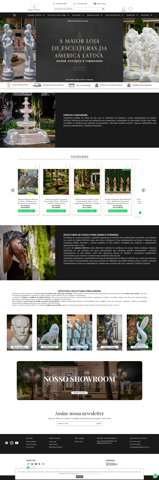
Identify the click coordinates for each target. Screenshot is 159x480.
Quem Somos (53, 444)
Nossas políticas (31, 441)
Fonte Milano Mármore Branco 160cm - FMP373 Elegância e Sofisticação (133, 201)
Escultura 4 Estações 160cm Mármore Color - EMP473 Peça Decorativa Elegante (71, 201)
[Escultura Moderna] (139, 350)
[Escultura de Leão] (49, 350)
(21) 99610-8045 (61, 4)
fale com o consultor (41, 211)
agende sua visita (79, 393)
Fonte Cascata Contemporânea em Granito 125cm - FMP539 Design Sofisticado (102, 202)
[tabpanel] (19, 332)
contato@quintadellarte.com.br (139, 447)
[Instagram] (11, 442)
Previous (4, 48)
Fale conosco (30, 447)
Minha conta (78, 441)
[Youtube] (16, 442)
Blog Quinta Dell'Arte (55, 447)
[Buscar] (103, 9)
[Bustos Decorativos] (19, 350)
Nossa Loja (52, 441)
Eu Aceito (79, 476)
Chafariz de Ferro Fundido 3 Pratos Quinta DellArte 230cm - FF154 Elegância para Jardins (40, 201)
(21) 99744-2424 (81, 4)
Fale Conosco (101, 4)
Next (155, 48)
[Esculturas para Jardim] (79, 350)
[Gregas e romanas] (109, 350)
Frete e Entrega (31, 444)
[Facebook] (6, 442)
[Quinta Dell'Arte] (34, 7)
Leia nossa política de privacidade (90, 473)
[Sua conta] (123, 9)
